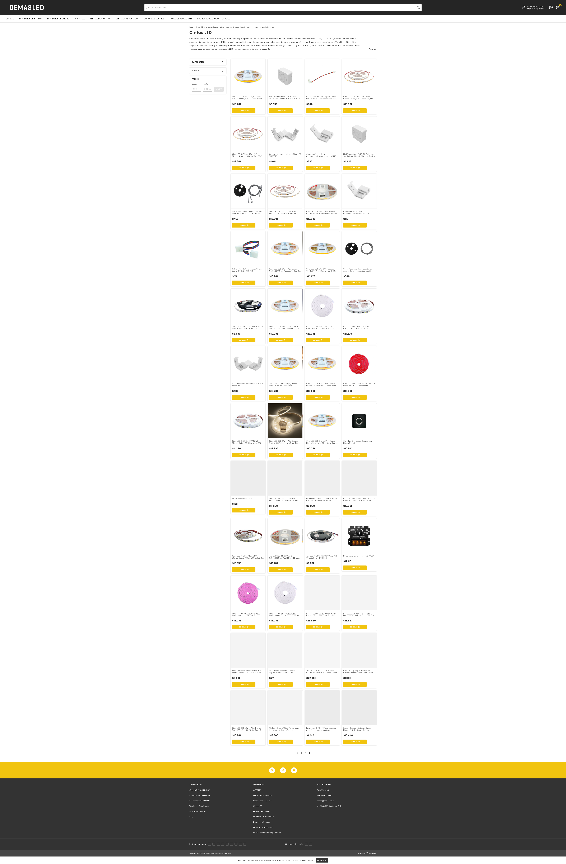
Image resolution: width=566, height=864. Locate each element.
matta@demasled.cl (325, 801)
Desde (194, 84)
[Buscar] (418, 7)
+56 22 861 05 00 (324, 795)
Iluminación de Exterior (58, 19)
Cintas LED (80, 19)
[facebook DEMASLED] (283, 770)
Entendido (321, 860)
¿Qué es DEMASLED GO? (199, 790)
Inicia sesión (538, 6)
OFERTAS (10, 19)
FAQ (191, 817)
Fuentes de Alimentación (127, 19)
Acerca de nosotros (197, 811)
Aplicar (219, 89)
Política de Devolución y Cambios (213, 19)
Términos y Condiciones (199, 806)
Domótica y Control (154, 19)
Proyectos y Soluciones (180, 19)
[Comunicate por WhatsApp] (551, 8)
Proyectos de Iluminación (199, 795)
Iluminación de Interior (30, 19)
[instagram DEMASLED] (272, 770)
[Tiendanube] (367, 853)
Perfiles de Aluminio (100, 19)
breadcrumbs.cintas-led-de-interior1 (218, 27)
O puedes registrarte (535, 9)
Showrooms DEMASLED (199, 801)
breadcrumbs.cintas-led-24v (242, 27)
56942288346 (323, 790)
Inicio (191, 27)
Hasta (205, 84)
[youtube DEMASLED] (294, 770)
